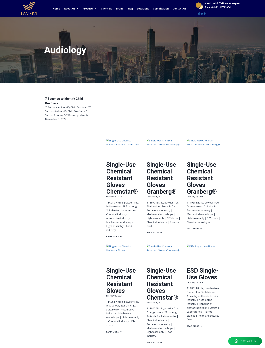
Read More (114, 236)
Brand (119, 8)
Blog (130, 8)
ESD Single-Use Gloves (203, 274)
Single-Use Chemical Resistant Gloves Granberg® (162, 178)
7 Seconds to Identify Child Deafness (64, 101)
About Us (69, 8)
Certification (161, 8)
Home (56, 8)
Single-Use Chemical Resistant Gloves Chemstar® (122, 178)
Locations (143, 8)
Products (88, 8)
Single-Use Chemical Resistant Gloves (121, 280)
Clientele (106, 8)
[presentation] (123, 150)
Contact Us (179, 8)
